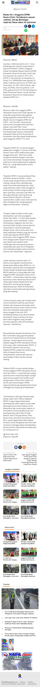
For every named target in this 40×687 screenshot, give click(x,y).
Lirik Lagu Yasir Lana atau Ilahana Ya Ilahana (21, 618)
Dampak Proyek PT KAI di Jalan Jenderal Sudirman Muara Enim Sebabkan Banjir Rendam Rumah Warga (19, 623)
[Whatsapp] (25, 30)
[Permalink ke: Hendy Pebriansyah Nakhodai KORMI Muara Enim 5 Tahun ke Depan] (11, 478)
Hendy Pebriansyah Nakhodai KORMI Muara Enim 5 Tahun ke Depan (10, 485)
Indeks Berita (32, 684)
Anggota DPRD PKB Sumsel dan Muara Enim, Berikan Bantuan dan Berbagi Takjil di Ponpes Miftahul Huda (29, 501)
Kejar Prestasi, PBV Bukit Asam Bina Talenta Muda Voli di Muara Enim (10, 457)
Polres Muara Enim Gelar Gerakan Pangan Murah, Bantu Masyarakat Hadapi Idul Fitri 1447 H (20, 635)
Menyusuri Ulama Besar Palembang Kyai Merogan (19, 629)
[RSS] (24, 447)
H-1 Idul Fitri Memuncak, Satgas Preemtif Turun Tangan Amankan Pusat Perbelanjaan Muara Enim (10, 501)
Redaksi (30, 682)
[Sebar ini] (25, 26)
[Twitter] (20, 447)
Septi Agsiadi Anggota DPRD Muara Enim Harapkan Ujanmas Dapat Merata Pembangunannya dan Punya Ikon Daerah (29, 458)
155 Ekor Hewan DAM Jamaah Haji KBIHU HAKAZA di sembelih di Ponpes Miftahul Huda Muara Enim (29, 485)
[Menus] (3, 2)
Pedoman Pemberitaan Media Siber (13, 684)
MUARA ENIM (6, 30)
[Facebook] (16, 447)
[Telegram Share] (33, 26)
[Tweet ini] (29, 26)
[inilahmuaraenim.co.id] (20, 2)
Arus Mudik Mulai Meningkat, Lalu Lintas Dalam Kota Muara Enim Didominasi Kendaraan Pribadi (11, 517)
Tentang (22, 682)
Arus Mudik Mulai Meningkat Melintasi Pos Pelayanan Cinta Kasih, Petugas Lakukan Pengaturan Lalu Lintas (28, 517)
